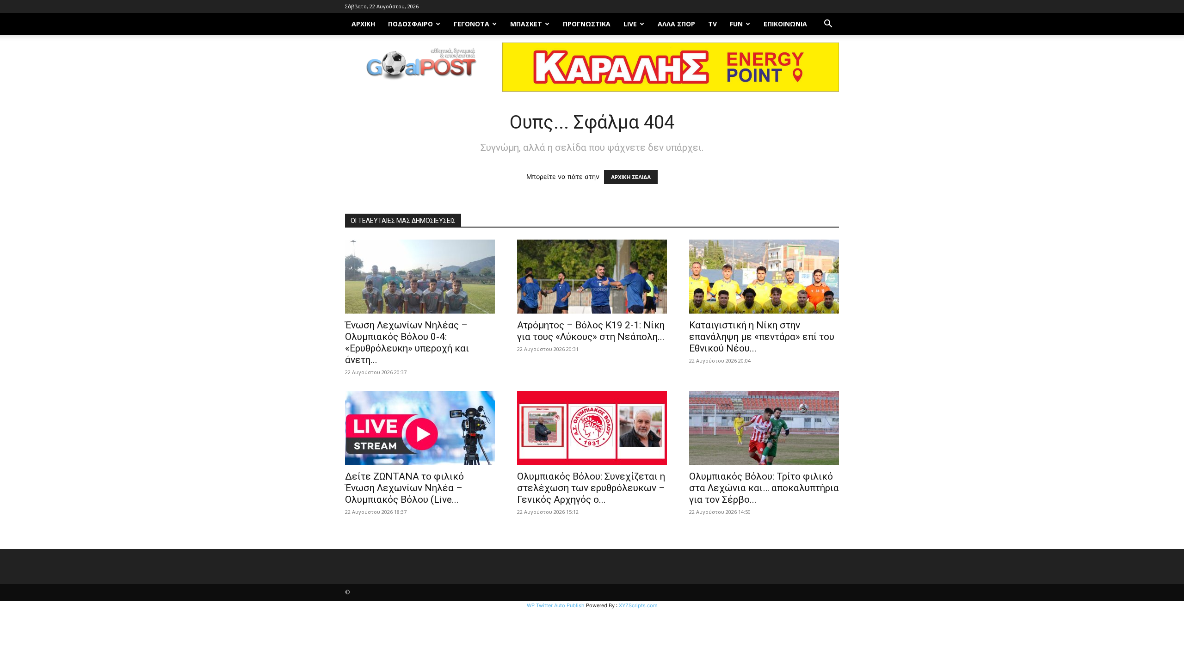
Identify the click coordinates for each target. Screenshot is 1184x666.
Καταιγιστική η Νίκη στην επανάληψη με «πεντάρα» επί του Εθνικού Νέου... (761, 337)
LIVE (630, 23)
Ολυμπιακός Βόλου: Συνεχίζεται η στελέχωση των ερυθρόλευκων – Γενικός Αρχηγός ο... (591, 488)
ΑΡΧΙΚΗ (363, 23)
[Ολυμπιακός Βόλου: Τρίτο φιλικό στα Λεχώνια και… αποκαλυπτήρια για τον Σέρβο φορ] (764, 428)
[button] (828, 24)
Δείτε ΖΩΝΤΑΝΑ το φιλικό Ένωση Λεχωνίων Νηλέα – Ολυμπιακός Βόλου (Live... (404, 488)
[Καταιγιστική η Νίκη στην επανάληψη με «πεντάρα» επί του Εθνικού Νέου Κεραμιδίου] (764, 277)
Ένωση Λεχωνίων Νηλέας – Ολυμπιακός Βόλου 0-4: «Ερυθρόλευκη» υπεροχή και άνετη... (407, 342)
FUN (736, 23)
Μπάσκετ (526, 23)
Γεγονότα (471, 23)
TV (712, 23)
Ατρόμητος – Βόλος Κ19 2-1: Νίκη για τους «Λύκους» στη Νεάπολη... (591, 331)
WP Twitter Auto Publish (556, 605)
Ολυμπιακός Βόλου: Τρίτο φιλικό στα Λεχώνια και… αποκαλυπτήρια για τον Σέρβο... (764, 488)
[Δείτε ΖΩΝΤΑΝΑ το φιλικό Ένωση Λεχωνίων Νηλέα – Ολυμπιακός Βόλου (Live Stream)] (420, 428)
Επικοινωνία (785, 23)
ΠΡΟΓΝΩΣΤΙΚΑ (586, 23)
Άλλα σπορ (676, 23)
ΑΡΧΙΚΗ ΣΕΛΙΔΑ (631, 177)
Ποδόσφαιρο (410, 23)
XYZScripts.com (638, 605)
